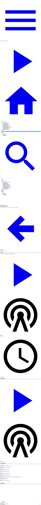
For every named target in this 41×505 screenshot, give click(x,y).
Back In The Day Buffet (5, 123)
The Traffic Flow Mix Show (5, 124)
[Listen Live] (20, 400)
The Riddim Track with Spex (6, 129)
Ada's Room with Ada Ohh (5, 127)
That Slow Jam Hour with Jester (6, 126)
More (2, 132)
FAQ (3, 133)
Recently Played (4, 121)
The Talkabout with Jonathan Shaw (6, 128)
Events (2, 130)
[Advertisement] (20, 200)
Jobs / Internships (5, 134)
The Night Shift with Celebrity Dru (6, 125)
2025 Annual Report (5, 135)
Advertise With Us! (4, 131)
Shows (2, 122)
